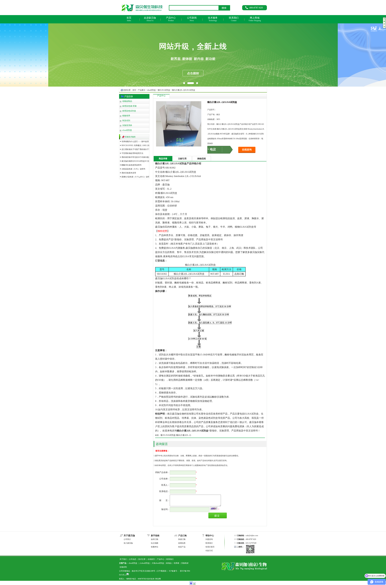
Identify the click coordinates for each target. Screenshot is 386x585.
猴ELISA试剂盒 (164, 90)
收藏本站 (154, 547)
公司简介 (127, 539)
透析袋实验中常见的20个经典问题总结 (137, 157)
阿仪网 (158, 579)
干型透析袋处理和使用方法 (132, 153)
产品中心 (160, 559)
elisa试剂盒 (151, 90)
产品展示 (141, 90)
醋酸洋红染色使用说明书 (131, 165)
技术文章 (142, 559)
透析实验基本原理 (129, 173)
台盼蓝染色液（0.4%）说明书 (133, 169)
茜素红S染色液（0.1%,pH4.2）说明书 (136, 177)
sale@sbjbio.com (252, 535)
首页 (134, 90)
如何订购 (154, 539)
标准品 (169, 563)
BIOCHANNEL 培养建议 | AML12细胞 (137, 145)
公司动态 (132, 559)
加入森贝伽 (128, 543)
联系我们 (209, 543)
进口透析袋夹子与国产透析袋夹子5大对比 (138, 149)
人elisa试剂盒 (144, 563)
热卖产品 (181, 547)
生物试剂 (123, 567)
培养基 (176, 563)
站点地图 (154, 543)
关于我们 (123, 559)
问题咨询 (209, 539)
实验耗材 (184, 563)
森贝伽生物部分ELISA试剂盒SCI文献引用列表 (140, 161)
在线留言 (151, 559)
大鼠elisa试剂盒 (158, 563)
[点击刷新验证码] (214, 508)
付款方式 (209, 551)
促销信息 (181, 543)
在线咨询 (247, 149)
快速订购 (181, 539)
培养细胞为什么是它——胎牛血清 (135, 141)
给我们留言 (210, 547)
